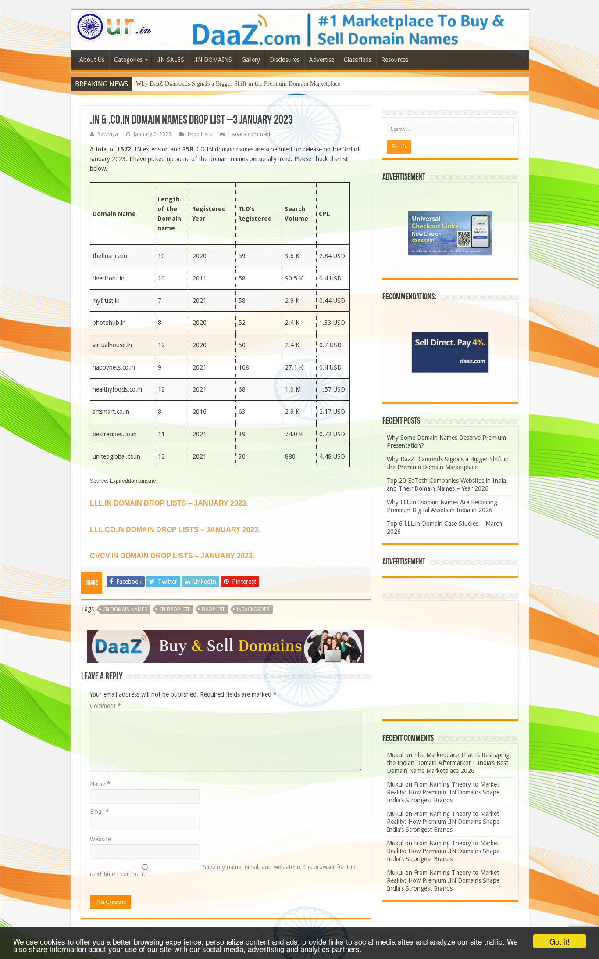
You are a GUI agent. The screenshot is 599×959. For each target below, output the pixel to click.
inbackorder (253, 609)
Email (99, 811)
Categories (128, 59)
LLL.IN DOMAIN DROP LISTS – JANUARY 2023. (169, 503)
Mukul (395, 754)
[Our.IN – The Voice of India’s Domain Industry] (114, 25)
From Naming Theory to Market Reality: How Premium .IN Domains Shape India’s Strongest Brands (443, 792)
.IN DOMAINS (213, 59)
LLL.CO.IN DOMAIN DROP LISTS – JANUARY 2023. (175, 529)
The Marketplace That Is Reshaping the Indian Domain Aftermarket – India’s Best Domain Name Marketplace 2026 (448, 762)
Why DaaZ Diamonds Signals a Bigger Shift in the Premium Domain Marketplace (238, 83)
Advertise (321, 59)
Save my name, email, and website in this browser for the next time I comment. (222, 870)
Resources (394, 59)
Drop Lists (200, 134)
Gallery (251, 59)
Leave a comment (249, 134)
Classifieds (357, 59)
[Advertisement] (450, 660)
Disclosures (285, 59)
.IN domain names (125, 609)
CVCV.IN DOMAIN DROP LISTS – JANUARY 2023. (172, 556)
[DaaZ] (225, 645)
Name (100, 783)
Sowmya (107, 134)
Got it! (559, 941)
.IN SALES (170, 59)
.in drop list (174, 609)
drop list (213, 609)
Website (100, 839)
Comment (105, 705)
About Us (91, 59)
